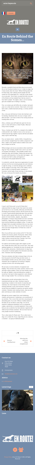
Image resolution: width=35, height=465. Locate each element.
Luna (4, 413)
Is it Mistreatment (7, 381)
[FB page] (15, 450)
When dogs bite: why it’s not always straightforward (24, 341)
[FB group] (21, 450)
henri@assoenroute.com (11, 374)
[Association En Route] (17, 22)
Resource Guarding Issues (11, 341)
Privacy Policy (8, 457)
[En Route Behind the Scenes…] (17, 68)
